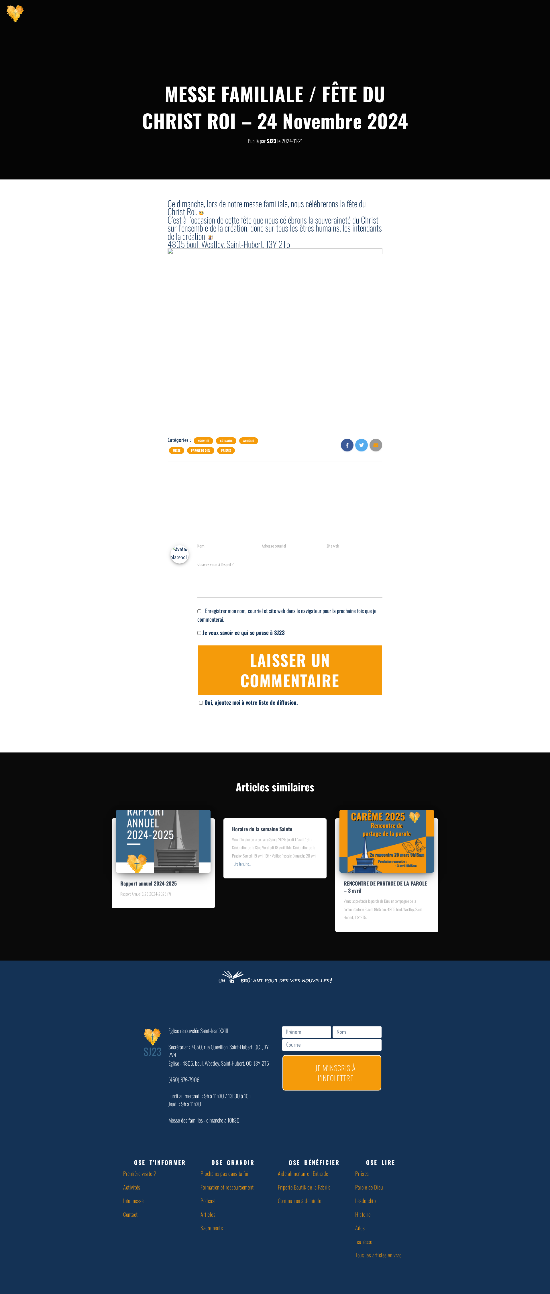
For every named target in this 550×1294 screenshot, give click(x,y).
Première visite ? (139, 1173)
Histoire (362, 1214)
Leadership (365, 1200)
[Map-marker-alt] (509, 13)
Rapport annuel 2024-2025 (148, 883)
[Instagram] (495, 13)
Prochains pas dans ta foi (224, 1173)
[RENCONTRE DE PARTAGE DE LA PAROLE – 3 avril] (386, 840)
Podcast (208, 1200)
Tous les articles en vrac (378, 1255)
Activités (203, 441)
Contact (130, 1214)
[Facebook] (466, 13)
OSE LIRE (380, 1162)
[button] (159, 1162)
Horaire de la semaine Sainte (262, 829)
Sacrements (212, 1228)
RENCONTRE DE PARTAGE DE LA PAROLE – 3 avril (385, 887)
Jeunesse (363, 1241)
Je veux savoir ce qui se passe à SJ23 (243, 632)
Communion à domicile (299, 1200)
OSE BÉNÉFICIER (314, 1162)
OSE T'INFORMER (160, 1162)
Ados (360, 1228)
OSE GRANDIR (233, 1162)
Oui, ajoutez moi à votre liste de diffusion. (251, 702)
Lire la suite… (242, 864)
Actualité (226, 441)
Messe (176, 451)
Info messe (133, 1200)
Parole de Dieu (200, 451)
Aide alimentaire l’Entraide (303, 1173)
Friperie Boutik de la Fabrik (304, 1187)
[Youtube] (480, 13)
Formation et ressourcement (227, 1187)
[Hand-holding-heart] (452, 13)
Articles (248, 441)
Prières (226, 451)
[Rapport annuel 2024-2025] (163, 840)
